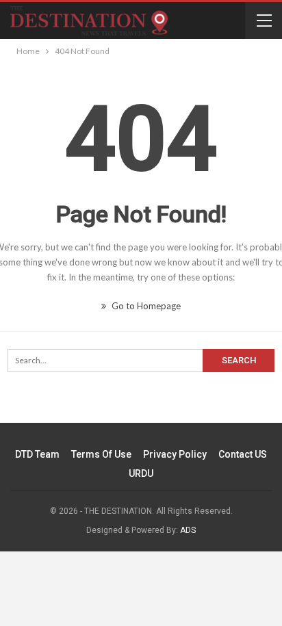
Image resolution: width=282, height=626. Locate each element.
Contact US (242, 454)
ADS (188, 530)
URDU (141, 473)
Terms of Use (101, 454)
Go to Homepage (145, 305)
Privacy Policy (175, 454)
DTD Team (37, 454)
